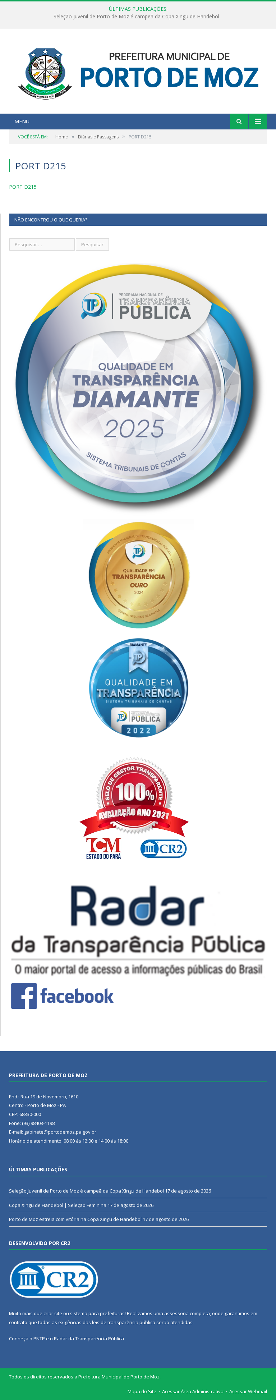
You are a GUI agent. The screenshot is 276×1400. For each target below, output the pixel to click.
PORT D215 (23, 186)
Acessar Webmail (248, 1391)
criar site (52, 1313)
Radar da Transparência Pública (89, 1338)
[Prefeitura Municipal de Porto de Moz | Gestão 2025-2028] (138, 72)
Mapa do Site (142, 1391)
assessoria (176, 1313)
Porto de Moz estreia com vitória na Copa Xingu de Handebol (75, 1219)
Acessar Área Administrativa (193, 1391)
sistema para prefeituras (97, 1313)
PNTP (39, 1338)
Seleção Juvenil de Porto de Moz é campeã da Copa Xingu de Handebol (86, 1191)
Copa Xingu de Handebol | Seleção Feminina (136, 16)
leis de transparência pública (123, 1322)
